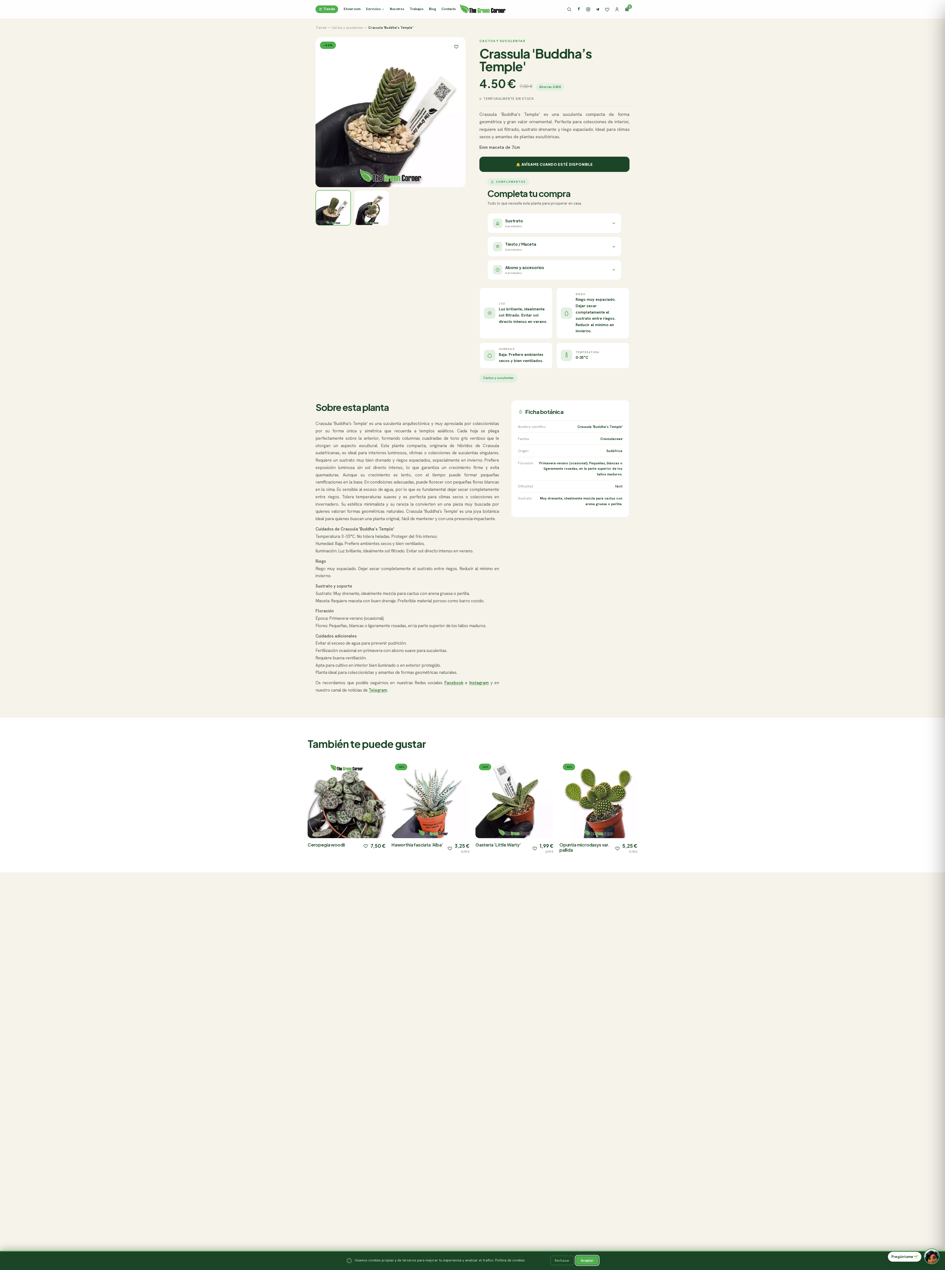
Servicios (373, 9)
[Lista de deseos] (607, 9)
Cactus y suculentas (347, 28)
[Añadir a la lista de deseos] (366, 846)
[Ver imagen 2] (371, 208)
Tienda (329, 9)
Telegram (378, 690)
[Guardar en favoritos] (456, 46)
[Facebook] (579, 9)
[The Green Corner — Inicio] (483, 8)
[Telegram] (597, 9)
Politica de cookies (510, 1260)
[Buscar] (569, 9)
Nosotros (397, 9)
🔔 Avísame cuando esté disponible (554, 164)
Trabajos (417, 9)
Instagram (479, 682)
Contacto (448, 9)
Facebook (453, 682)
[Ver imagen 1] (333, 208)
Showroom (352, 9)
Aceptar (587, 1260)
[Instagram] (588, 9)
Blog (432, 9)
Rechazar (562, 1260)
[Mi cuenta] (616, 9)
